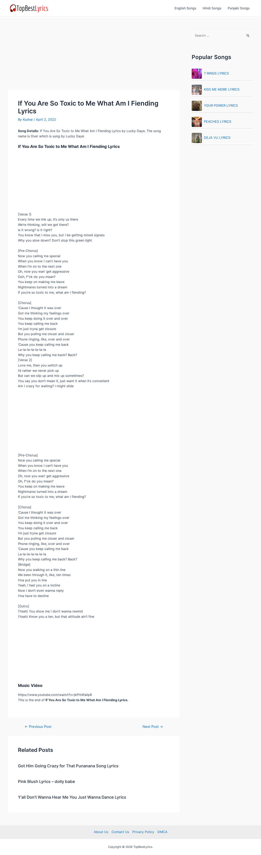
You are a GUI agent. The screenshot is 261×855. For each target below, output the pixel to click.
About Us (101, 832)
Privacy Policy (143, 832)
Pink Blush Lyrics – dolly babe (46, 781)
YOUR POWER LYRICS (221, 105)
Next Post (153, 726)
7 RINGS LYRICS (216, 73)
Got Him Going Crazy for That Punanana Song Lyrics (68, 765)
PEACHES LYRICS (217, 121)
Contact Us (120, 832)
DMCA (162, 832)
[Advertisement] (93, 59)
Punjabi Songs (239, 8)
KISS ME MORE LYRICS (221, 89)
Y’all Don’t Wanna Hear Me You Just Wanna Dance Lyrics (72, 797)
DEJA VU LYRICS (217, 138)
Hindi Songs (212, 8)
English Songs (185, 8)
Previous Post (38, 726)
